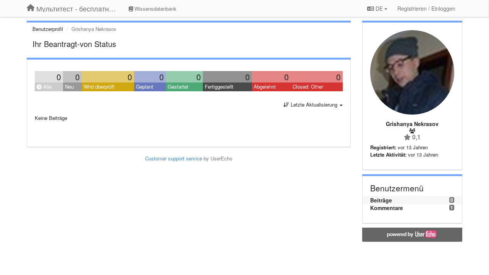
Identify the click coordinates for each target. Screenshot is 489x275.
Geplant (144, 86)
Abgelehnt (265, 86)
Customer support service (173, 158)
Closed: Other (308, 86)
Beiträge (381, 200)
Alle (47, 86)
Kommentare (386, 208)
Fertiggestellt (219, 86)
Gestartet (178, 86)
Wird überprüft (99, 86)
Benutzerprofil (47, 28)
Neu (69, 86)
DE (379, 8)
